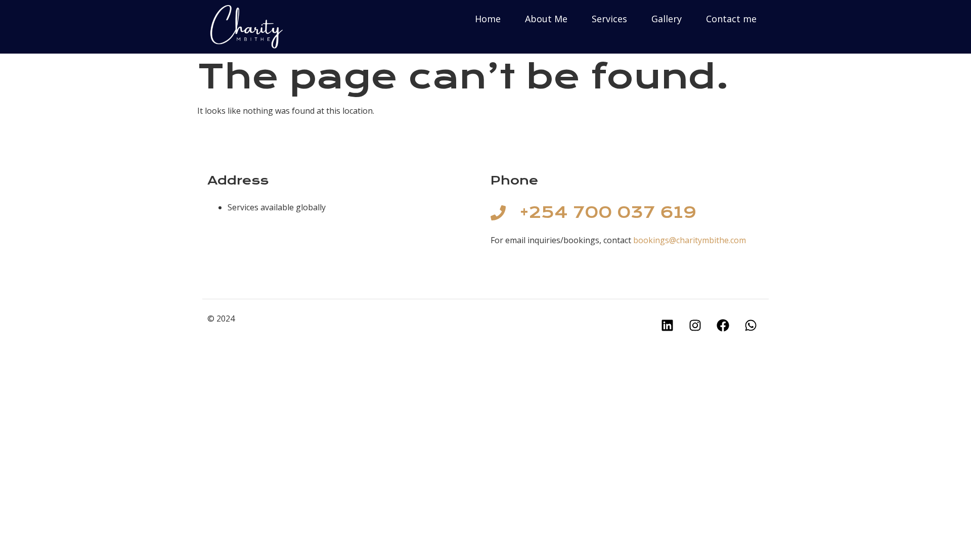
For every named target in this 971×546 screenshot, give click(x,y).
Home (488, 19)
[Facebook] (723, 325)
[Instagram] (695, 325)
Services (609, 19)
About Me (546, 19)
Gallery (666, 19)
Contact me (731, 19)
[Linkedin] (667, 325)
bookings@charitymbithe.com (689, 240)
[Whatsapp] (751, 325)
